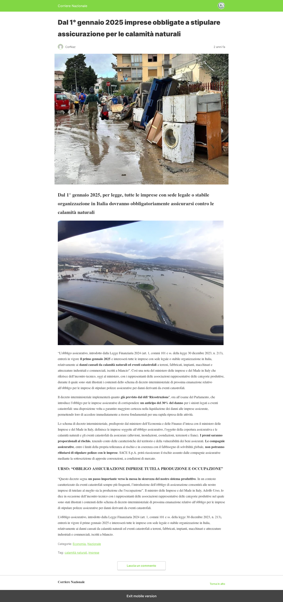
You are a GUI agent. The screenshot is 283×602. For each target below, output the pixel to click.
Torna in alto (217, 583)
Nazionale (94, 544)
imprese (93, 552)
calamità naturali (76, 552)
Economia (79, 544)
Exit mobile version (142, 596)
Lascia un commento (141, 565)
